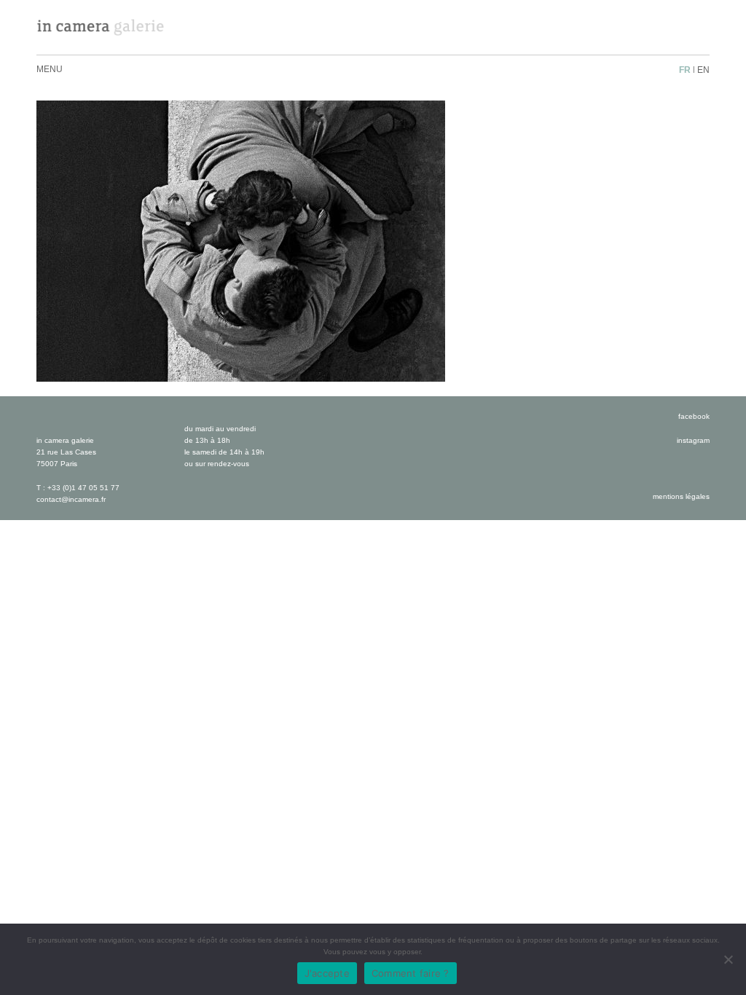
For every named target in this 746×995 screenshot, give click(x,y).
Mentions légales (681, 496)
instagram (693, 440)
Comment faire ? (410, 973)
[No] (728, 959)
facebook (694, 416)
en (703, 70)
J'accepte (327, 973)
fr (685, 70)
